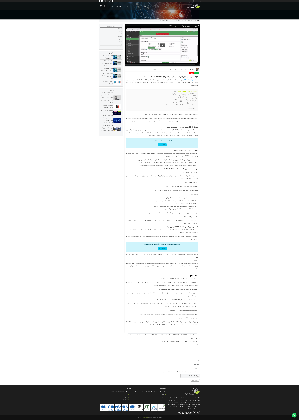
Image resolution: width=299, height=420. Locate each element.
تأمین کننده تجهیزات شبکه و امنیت (119, 391)
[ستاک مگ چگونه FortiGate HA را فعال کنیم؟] (117, 82)
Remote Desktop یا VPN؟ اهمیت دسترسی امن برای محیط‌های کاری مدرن (107, 113)
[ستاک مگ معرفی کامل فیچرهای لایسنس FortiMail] (117, 106)
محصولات (161, 6)
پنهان (174, 91)
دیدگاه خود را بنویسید (156, 69)
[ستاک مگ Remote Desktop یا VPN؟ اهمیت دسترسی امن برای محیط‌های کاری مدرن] (117, 112)
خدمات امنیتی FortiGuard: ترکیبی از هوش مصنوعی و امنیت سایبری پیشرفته (146, 335)
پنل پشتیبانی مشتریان (116, 6)
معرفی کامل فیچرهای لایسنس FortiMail (108, 106)
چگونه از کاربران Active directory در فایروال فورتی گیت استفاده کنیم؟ (107, 63)
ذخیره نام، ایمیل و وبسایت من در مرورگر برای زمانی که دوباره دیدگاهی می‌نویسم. (179, 372)
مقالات (120, 41)
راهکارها (154, 6)
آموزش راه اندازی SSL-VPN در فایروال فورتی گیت (107, 57)
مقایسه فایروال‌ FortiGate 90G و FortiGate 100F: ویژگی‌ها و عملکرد (180, 335)
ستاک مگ (133, 6)
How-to (190, 20)
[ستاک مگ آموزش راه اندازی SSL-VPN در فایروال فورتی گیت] (117, 56)
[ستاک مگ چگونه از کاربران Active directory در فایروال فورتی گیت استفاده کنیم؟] (117, 63)
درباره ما (127, 6)
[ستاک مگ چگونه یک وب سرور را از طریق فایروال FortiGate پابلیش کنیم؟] (117, 76)
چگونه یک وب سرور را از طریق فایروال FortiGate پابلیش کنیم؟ (107, 76)
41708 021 (197, 1)
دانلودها (140, 6)
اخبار (121, 34)
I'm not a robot (193, 376)
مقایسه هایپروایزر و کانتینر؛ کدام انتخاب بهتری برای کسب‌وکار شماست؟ (107, 120)
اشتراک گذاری (166, 69)
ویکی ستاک (119, 47)
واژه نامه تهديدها (118, 44)
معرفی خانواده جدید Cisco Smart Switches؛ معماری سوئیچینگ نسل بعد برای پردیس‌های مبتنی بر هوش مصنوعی (107, 97)
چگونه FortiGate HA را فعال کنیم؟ (107, 82)
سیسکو (120, 36)
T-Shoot (120, 31)
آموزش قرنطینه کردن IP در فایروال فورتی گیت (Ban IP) (107, 70)
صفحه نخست (169, 6)
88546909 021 (161, 398)
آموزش (146, 6)
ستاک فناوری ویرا (144, 417)
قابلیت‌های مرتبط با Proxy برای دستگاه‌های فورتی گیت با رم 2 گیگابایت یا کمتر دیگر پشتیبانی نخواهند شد (107, 129)
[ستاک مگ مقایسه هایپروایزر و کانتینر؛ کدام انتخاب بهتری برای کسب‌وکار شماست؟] (117, 120)
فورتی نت (191, 73)
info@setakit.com (160, 401)
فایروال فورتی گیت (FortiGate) (190, 80)
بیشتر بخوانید (162, 145)
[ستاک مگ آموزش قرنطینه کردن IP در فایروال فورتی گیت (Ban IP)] (117, 69)
